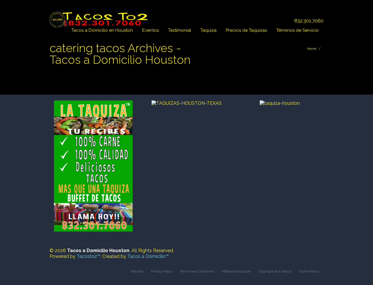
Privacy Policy (162, 271)
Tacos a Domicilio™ (148, 256)
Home (311, 49)
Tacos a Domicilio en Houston (102, 30)
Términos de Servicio (297, 30)
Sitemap (136, 271)
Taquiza (208, 30)
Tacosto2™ (88, 256)
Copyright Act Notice (274, 271)
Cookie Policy (309, 271)
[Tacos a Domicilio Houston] (100, 16)
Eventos (150, 30)
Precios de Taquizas (246, 30)
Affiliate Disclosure (236, 271)
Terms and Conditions (197, 271)
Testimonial (179, 30)
